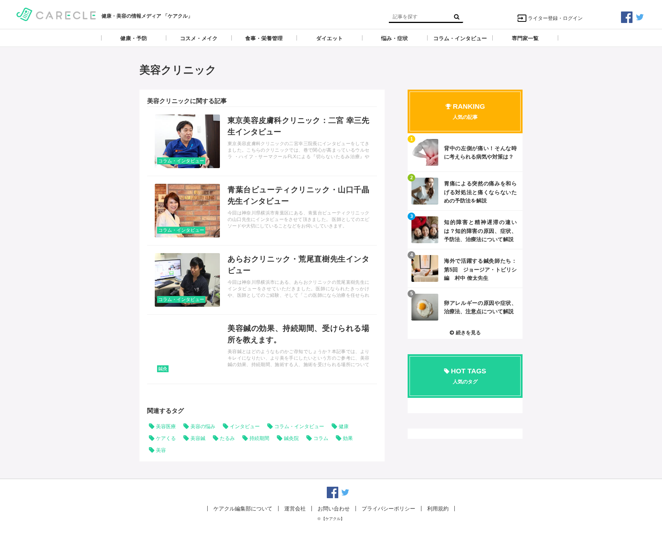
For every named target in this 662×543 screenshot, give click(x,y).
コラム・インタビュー (181, 161)
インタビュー (245, 426)
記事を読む (262, 141)
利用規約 (438, 508)
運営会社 (295, 508)
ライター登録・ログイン (555, 18)
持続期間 (259, 438)
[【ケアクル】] (56, 13)
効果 (348, 438)
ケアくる (166, 438)
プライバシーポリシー (388, 508)
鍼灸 (162, 368)
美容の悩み (202, 426)
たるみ (227, 438)
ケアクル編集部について (242, 508)
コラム (320, 438)
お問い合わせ (334, 508)
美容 (161, 450)
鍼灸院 (291, 438)
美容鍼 (197, 438)
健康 (344, 426)
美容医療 (166, 426)
